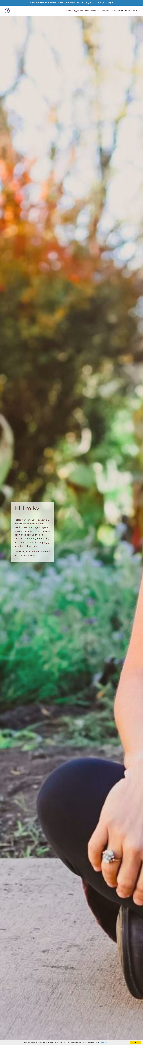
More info (103, 1042)
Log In (134, 10)
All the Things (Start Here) (77, 10)
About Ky (95, 10)
